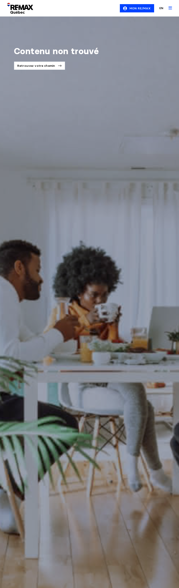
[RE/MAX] (17, 8)
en (161, 8)
